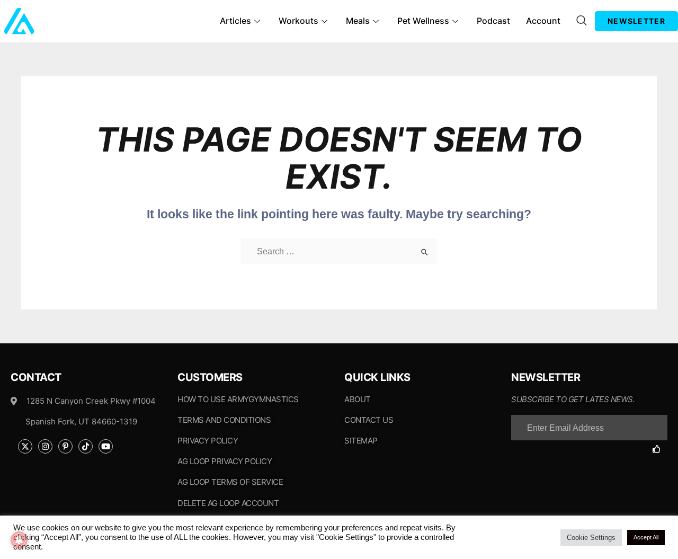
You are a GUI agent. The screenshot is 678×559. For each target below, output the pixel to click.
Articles (235, 20)
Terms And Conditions (224, 420)
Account (543, 20)
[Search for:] (339, 251)
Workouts (298, 20)
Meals (358, 20)
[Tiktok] (85, 446)
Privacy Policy (207, 441)
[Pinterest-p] (65, 446)
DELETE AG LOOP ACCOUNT (228, 503)
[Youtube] (106, 446)
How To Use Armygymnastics (238, 399)
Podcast (493, 20)
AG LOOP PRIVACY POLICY (224, 461)
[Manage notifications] (19, 539)
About (357, 399)
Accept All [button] (646, 537)
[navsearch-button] (581, 21)
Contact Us (368, 420)
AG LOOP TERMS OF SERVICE (230, 482)
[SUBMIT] (660, 449)
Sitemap (361, 441)
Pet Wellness (423, 20)
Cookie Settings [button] (591, 538)
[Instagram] (45, 446)
